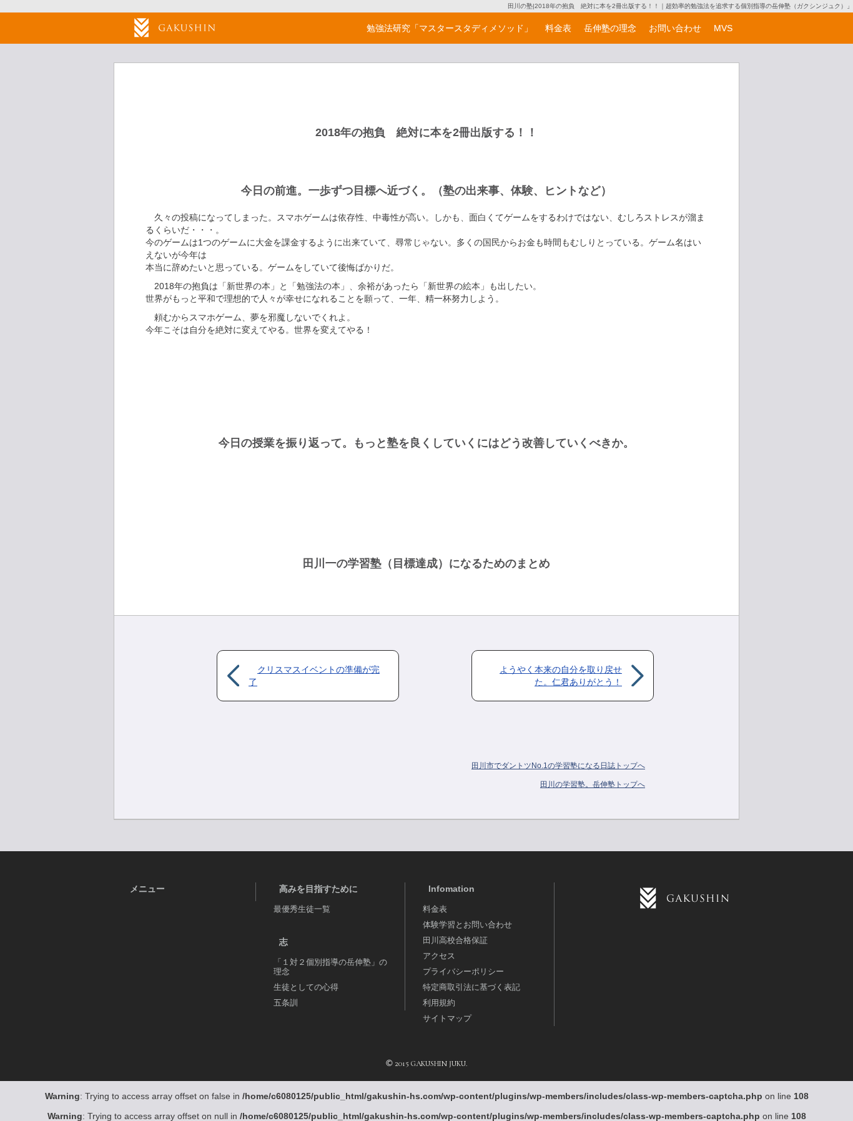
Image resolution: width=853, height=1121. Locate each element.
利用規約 (439, 1002)
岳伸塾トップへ (592, 784)
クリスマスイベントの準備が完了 (314, 675)
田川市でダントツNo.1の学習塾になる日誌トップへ (558, 765)
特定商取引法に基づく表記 (471, 987)
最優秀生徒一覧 (302, 909)
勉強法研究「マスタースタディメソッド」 (450, 28)
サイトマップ (447, 1018)
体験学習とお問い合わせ (467, 924)
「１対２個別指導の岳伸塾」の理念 (330, 966)
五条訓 (286, 1002)
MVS (723, 28)
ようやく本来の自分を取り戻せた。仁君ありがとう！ (561, 675)
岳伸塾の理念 (610, 28)
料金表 (435, 909)
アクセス (439, 956)
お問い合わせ (675, 28)
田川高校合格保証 (455, 940)
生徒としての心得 (306, 987)
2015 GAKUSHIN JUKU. (431, 1063)
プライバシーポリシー (463, 971)
